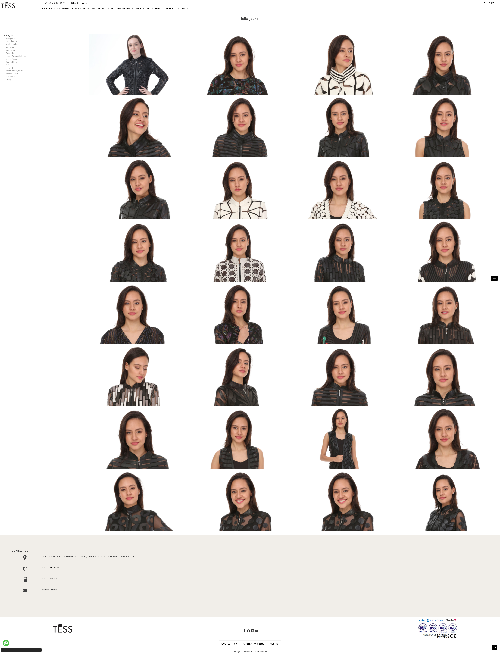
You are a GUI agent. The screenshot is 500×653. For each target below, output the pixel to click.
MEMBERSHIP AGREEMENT (254, 644)
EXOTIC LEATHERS (151, 8)
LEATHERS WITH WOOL (103, 8)
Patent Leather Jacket (14, 70)
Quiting (8, 79)
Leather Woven (12, 59)
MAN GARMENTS (82, 8)
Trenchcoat (10, 76)
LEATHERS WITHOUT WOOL (128, 8)
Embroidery (10, 53)
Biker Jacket (10, 38)
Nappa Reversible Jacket (16, 56)
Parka (8, 64)
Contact (274, 644)
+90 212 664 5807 (50, 567)
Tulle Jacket (10, 35)
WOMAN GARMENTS (63, 8)
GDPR (236, 644)
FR (493, 2)
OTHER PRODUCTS (170, 8)
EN (489, 2)
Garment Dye (11, 62)
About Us (225, 644)
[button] (494, 647)
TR (485, 2)
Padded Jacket (12, 73)
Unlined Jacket (11, 41)
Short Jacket (10, 50)
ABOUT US (47, 8)
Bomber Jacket (12, 44)
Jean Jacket (10, 47)
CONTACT (185, 8)
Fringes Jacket (11, 67)
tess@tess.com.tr (80, 2)
